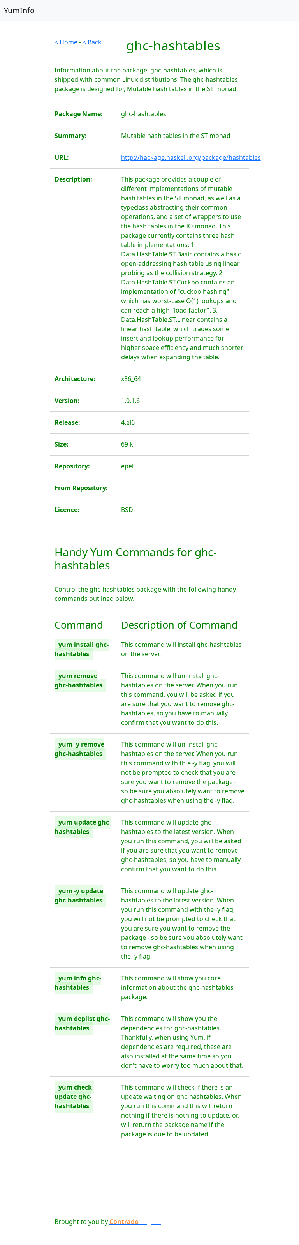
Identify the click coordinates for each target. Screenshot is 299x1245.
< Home (66, 42)
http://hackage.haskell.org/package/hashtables (191, 157)
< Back (92, 42)
